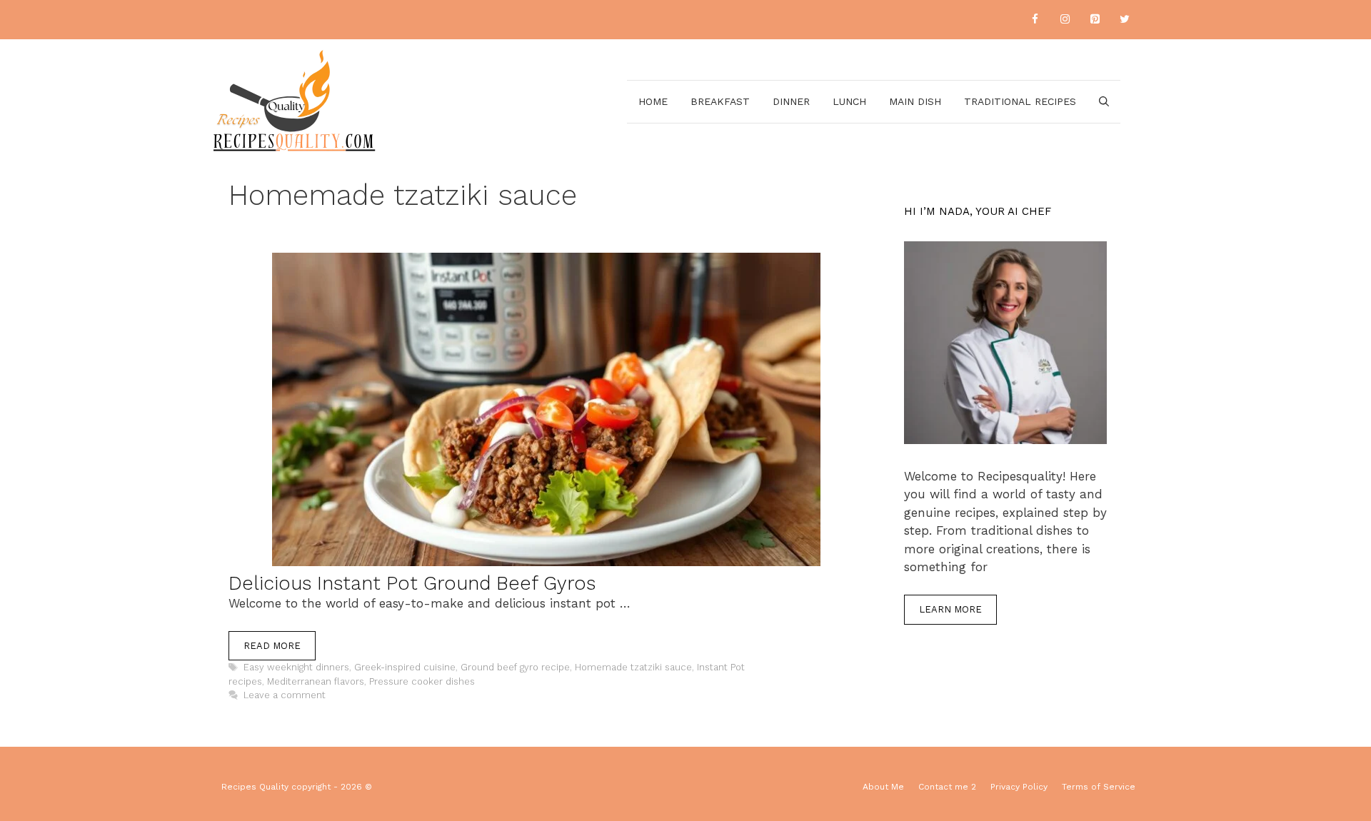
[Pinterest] (1095, 19)
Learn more (950, 609)
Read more (272, 645)
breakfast (720, 101)
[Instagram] (1065, 19)
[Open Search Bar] (1104, 102)
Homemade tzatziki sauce (633, 667)
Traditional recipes (1020, 101)
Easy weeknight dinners (296, 667)
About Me (883, 787)
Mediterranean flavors (315, 681)
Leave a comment (284, 695)
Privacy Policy (1019, 787)
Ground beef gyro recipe (515, 667)
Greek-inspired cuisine (405, 667)
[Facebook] (1035, 19)
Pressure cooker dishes (422, 681)
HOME (653, 101)
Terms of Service (1098, 787)
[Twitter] (1125, 19)
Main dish (915, 101)
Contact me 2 (947, 787)
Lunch (849, 101)
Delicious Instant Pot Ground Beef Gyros (412, 583)
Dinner (791, 101)
